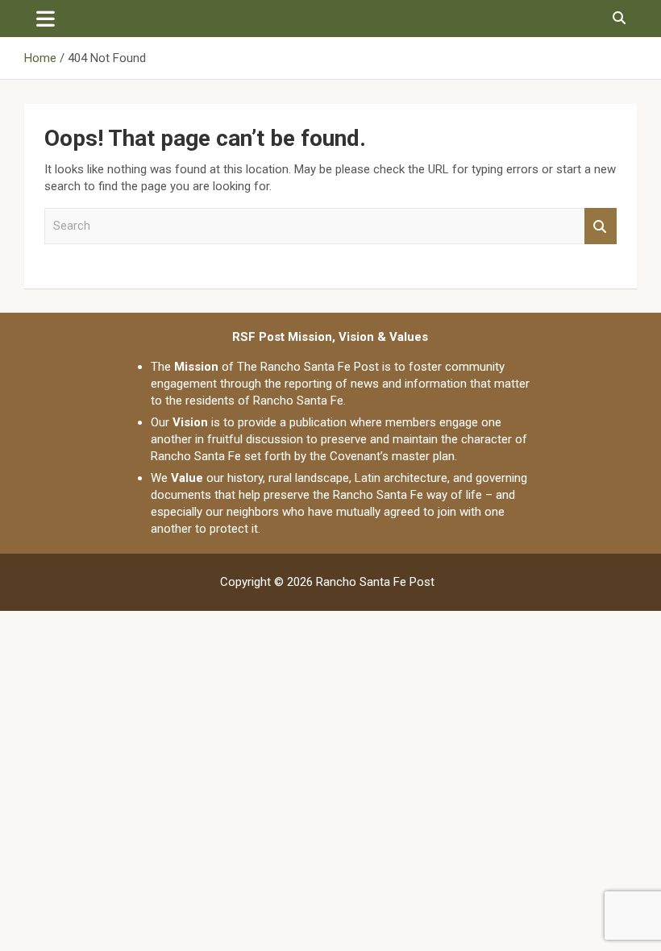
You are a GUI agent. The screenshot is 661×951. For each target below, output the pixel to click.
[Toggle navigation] (45, 18)
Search (600, 226)
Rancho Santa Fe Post (375, 582)
